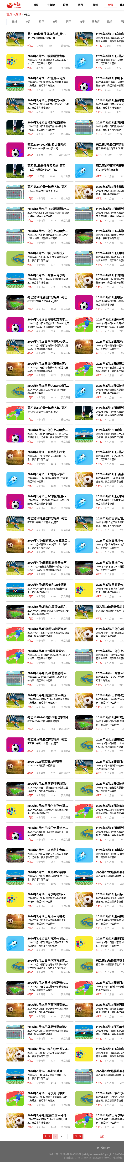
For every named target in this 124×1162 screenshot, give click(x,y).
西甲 (68, 21)
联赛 (65, 5)
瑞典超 (96, 21)
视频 (95, 5)
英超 (28, 21)
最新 (14, 21)
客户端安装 (103, 1148)
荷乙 (27, 14)
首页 (36, 5)
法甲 (82, 21)
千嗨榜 (51, 5)
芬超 (109, 21)
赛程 (80, 5)
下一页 (78, 1136)
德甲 (55, 21)
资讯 (110, 5)
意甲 (41, 21)
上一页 (47, 1136)
